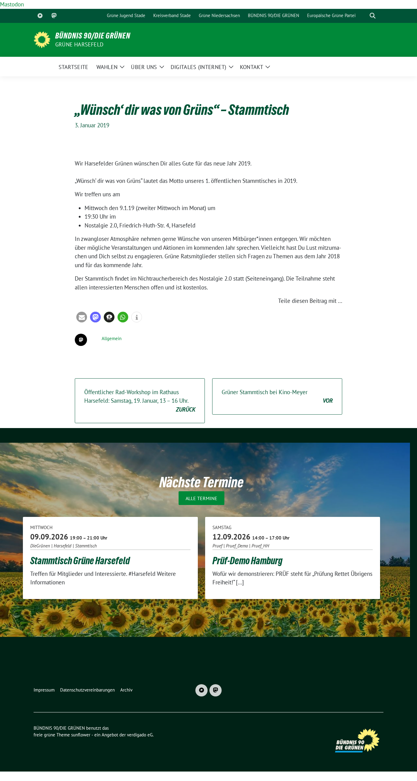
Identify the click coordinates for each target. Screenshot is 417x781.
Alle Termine (201, 498)
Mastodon (12, 4)
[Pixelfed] (40, 16)
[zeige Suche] (373, 16)
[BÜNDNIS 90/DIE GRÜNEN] (42, 39)
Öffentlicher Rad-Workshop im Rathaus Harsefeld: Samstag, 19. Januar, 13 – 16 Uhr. (139, 400)
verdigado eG (140, 735)
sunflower (80, 735)
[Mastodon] (54, 16)
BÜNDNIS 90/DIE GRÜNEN (92, 35)
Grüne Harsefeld (79, 44)
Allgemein (111, 338)
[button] (81, 317)
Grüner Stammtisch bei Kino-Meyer (277, 396)
